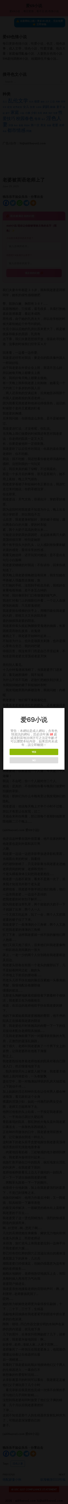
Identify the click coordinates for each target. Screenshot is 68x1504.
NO (34, 760)
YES (34, 751)
